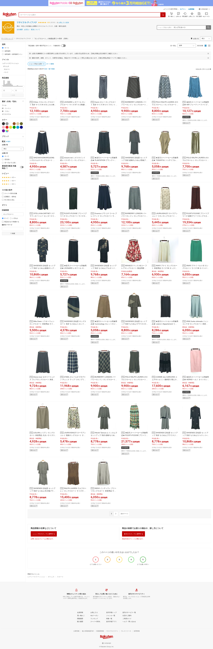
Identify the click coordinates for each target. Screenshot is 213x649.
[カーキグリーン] (21, 123)
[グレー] (7, 123)
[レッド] (7, 127)
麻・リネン (5, 111)
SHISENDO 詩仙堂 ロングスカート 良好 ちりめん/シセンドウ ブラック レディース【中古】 (73, 323)
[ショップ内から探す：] (208, 27)
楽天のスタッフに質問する (133, 534)
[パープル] (3, 130)
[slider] (2, 86)
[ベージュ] (17, 123)
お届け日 (5, 153)
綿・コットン (6, 108)
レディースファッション (36, 577)
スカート (60, 577)
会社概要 (20, 29)
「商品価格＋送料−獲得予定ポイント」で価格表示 (43, 46)
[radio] (3, 48)
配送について (35, 29)
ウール (4, 105)
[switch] (22, 167)
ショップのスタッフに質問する (44, 534)
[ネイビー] (21, 127)
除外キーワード (7, 225)
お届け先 (5, 145)
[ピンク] (3, 127)
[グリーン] (14, 127)
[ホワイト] (10, 123)
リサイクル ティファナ (27, 22)
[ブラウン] (14, 123)
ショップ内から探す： (165, 27)
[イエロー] (10, 127)
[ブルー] (17, 127)
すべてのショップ (7, 38)
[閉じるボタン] (208, 53)
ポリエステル (6, 114)
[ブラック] (3, 123)
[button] (204, 9)
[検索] (163, 14)
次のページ (124, 513)
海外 (9, 141)
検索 (13, 95)
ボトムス (51, 577)
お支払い (27, 29)
